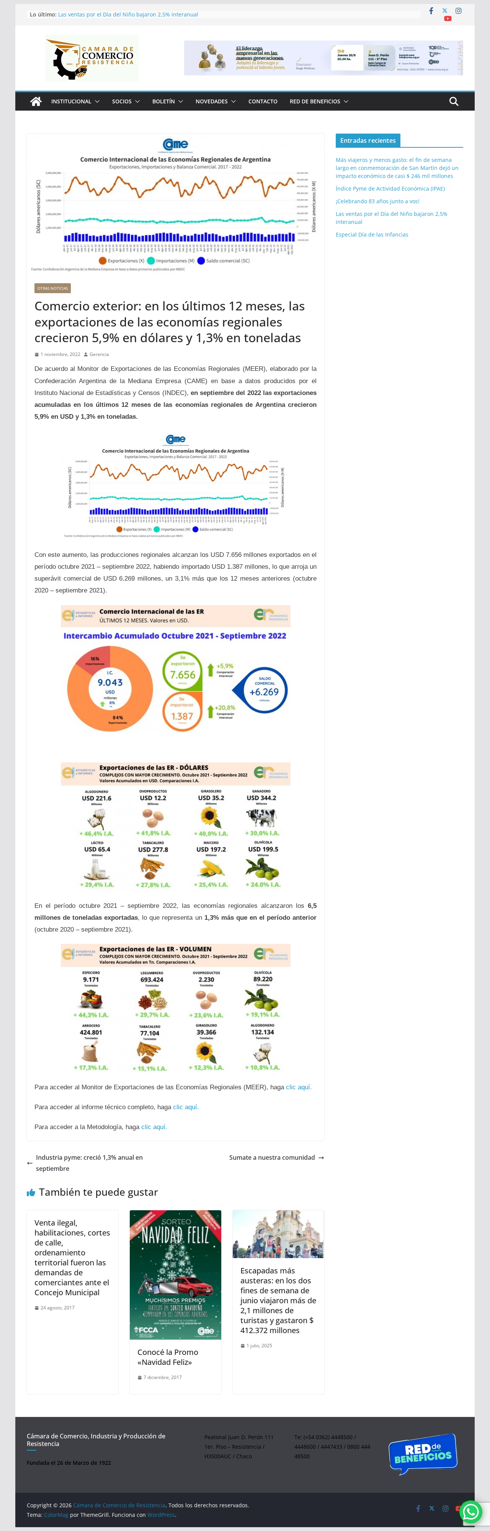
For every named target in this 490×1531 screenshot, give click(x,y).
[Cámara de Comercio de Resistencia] (36, 101)
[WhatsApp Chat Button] (470, 1511)
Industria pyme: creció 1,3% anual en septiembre (89, 1163)
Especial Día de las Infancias (372, 234)
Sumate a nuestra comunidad (272, 1157)
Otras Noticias (53, 288)
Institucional (71, 101)
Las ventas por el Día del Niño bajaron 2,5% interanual (128, 15)
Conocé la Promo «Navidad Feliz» (167, 1357)
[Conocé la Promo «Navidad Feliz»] (175, 1275)
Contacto (263, 101)
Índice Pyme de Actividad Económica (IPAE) (390, 188)
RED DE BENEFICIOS (315, 101)
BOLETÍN (163, 101)
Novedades (212, 101)
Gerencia (99, 354)
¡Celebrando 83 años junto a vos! (378, 201)
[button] (95, 101)
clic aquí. (299, 1087)
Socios (122, 101)
